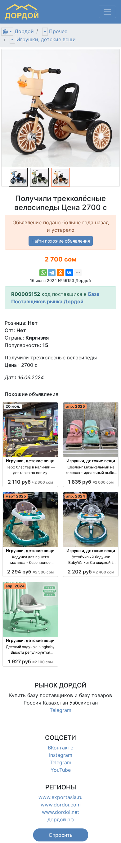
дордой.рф (60, 819)
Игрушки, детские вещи (46, 39)
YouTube (61, 770)
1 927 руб (30, 661)
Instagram (60, 755)
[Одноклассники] (60, 272)
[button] (60, 835)
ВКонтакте (60, 747)
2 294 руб (30, 572)
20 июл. (13, 406)
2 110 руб (30, 482)
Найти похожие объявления (60, 241)
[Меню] (107, 12)
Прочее (58, 31)
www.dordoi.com (61, 804)
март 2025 (16, 496)
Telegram (60, 710)
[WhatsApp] (43, 272)
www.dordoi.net (60, 812)
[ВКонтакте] (69, 272)
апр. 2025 (75, 406)
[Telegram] (52, 272)
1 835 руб (91, 482)
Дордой (24, 31)
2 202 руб (91, 572)
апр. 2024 (75, 496)
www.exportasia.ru (60, 797)
